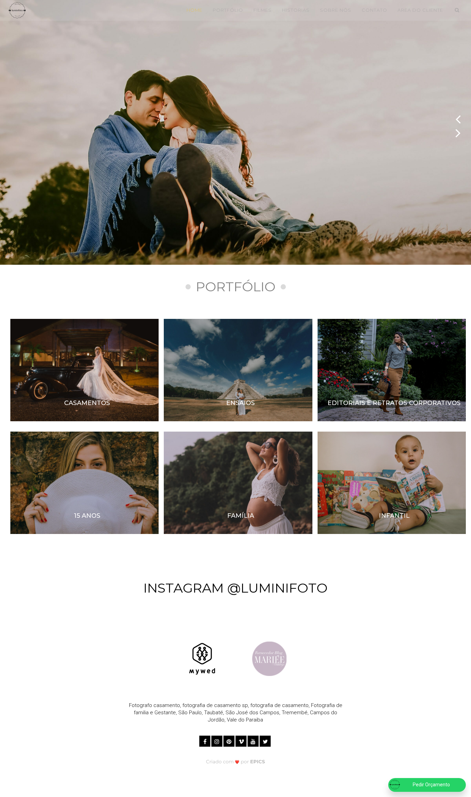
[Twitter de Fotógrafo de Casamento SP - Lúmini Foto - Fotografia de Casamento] (266, 740)
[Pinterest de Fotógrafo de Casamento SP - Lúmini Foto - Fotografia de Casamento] (229, 740)
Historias (296, 10)
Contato (374, 10)
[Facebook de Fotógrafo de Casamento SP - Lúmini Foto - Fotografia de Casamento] (205, 740)
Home (194, 10)
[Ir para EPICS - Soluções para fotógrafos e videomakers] (235, 761)
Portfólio (228, 10)
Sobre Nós (335, 10)
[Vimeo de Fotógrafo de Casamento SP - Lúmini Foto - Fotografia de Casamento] (242, 740)
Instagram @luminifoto (235, 588)
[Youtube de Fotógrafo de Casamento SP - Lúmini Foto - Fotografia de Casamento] (254, 740)
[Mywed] (202, 658)
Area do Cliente (420, 10)
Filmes (262, 10)
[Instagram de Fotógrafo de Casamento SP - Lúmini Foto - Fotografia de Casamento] (217, 740)
